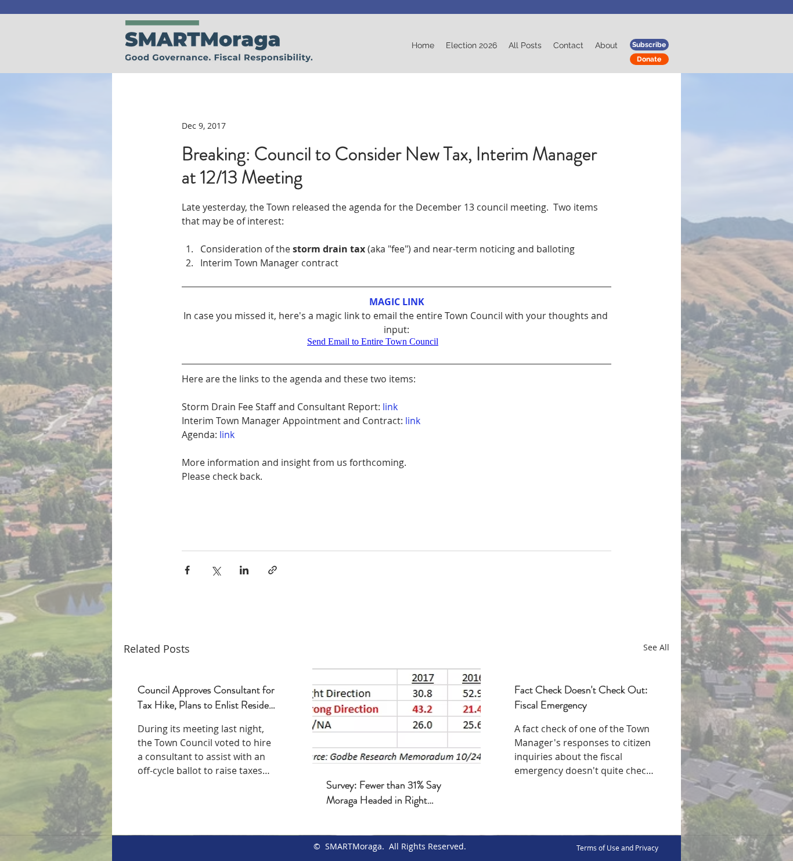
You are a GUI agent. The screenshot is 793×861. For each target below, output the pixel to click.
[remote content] (396, 342)
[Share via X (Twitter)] (215, 570)
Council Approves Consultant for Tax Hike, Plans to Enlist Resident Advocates (207, 697)
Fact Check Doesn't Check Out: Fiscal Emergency (581, 697)
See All (656, 647)
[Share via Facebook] (187, 570)
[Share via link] (272, 570)
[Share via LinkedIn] (244, 570)
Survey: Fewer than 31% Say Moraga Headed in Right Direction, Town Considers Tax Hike (389, 792)
